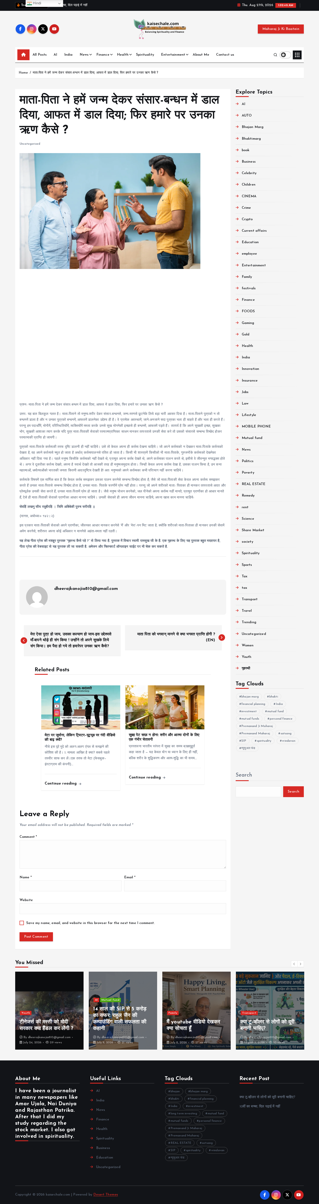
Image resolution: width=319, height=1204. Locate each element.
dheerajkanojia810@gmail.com (86, 589)
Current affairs (254, 231)
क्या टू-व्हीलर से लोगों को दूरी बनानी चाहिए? (267, 1097)
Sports (247, 565)
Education (250, 242)
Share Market (253, 530)
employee (249, 254)
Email (129, 877)
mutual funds (250, 718)
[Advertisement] (123, 336)
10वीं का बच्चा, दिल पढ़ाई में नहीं (260, 1106)
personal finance (281, 718)
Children (248, 184)
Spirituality (145, 55)
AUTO (247, 115)
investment (249, 711)
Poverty (248, 472)
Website (26, 900)
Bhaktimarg (251, 139)
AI (55, 55)
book (246, 150)
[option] (49, 1011)
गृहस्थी (246, 668)
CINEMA (249, 196)
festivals (249, 288)
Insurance (250, 380)
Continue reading (61, 783)
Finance (102, 55)
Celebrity (249, 173)
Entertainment (173, 55)
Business (249, 161)
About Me (201, 55)
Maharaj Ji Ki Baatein (280, 29)
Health (122, 55)
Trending (249, 622)
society (247, 542)
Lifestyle (249, 415)
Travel (247, 611)
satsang (286, 733)
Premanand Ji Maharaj (257, 726)
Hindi (36, 3)
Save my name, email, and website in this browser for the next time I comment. (90, 923)
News (84, 55)
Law (245, 403)
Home (23, 72)
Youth (247, 657)
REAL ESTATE (254, 484)
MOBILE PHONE (256, 426)
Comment (28, 837)
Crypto (247, 219)
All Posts (40, 55)
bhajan (175, 1091)
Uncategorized (30, 144)
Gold (246, 334)
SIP (243, 741)
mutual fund (275, 711)
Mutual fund (252, 438)
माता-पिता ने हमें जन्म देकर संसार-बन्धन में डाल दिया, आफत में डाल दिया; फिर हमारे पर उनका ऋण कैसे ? (95, 72)
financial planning (253, 704)
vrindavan (288, 741)
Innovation (250, 369)
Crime (246, 208)
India (68, 55)
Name (26, 877)
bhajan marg (250, 696)
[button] (294, 964)
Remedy (248, 495)
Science (248, 519)
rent (245, 507)
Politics (247, 461)
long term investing (184, 1113)
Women (248, 645)
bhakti (273, 696)
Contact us (225, 55)
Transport (250, 599)
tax (244, 588)
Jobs (245, 392)
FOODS (248, 311)
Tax (244, 576)
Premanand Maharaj (255, 733)
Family (247, 277)
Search (244, 775)
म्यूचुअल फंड (248, 748)
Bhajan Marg (253, 127)
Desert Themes (105, 1194)
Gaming (248, 323)
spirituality (264, 741)
